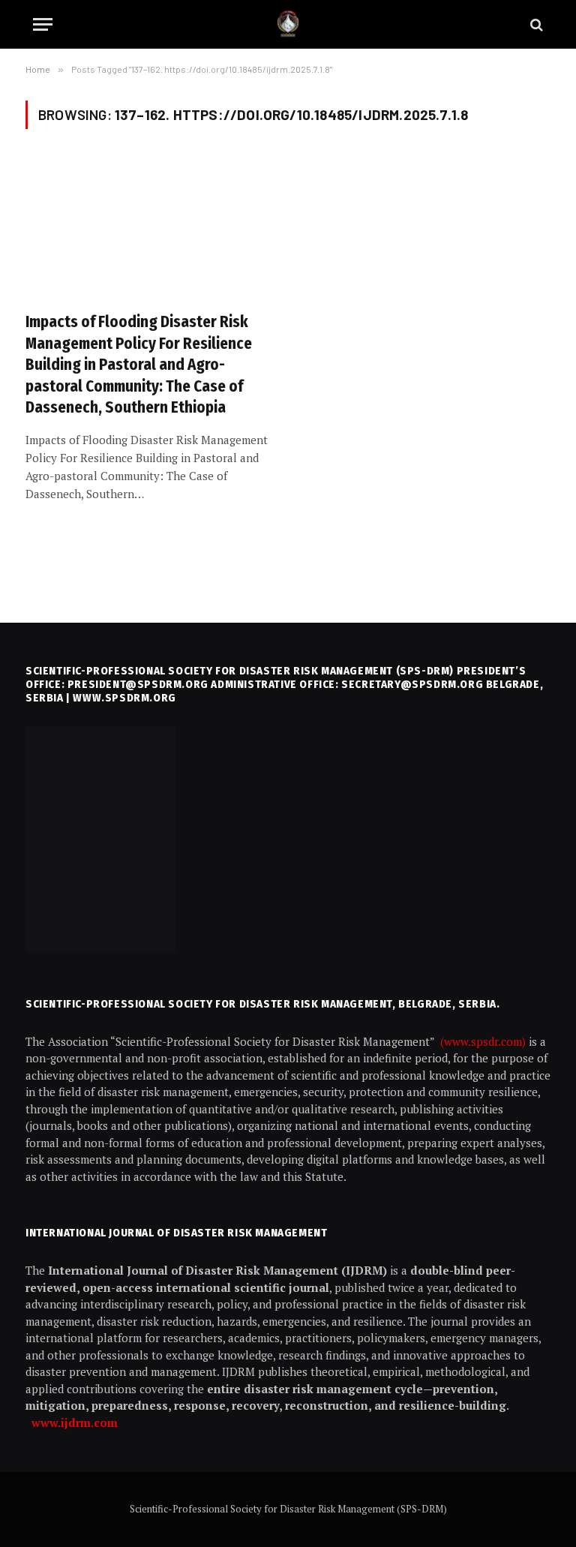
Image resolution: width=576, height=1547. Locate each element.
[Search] (535, 24)
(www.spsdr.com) (484, 1041)
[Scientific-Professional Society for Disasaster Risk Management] (288, 24)
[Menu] (42, 24)
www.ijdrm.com (75, 1422)
